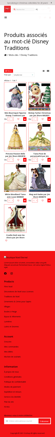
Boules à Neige (10, 311)
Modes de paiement (12, 387)
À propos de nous (11, 372)
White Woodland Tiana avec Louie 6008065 (15, 195)
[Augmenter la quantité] (12, 119)
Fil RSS (7, 407)
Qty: (5, 119)
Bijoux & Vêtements (12, 316)
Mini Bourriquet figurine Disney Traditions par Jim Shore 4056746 (15, 115)
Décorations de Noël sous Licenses (19, 291)
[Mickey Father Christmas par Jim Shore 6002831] (39, 96)
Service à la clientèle (12, 397)
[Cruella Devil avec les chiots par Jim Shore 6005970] (15, 218)
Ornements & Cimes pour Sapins (17, 301)
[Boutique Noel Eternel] (7, 11)
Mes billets (8, 351)
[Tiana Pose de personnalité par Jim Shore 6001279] (39, 137)
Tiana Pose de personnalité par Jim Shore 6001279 (39, 156)
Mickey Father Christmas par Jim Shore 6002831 (39, 114)
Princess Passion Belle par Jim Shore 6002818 (15, 154)
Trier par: (7, 75)
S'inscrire (7, 341)
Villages (7, 306)
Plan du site (9, 402)
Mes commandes (11, 346)
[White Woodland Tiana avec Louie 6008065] (15, 178)
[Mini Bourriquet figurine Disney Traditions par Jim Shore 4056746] (15, 96)
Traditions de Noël (11, 296)
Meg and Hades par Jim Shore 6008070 (39, 195)
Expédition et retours (12, 392)
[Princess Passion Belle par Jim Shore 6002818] (15, 137)
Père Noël (8, 286)
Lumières (8, 321)
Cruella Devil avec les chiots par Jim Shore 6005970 (15, 237)
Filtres (9, 71)
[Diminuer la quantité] (9, 119)
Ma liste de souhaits (12, 356)
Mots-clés (13, 55)
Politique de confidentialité (15, 382)
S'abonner (44, 421)
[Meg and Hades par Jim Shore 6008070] (39, 178)
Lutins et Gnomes (11, 326)
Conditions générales (12, 377)
